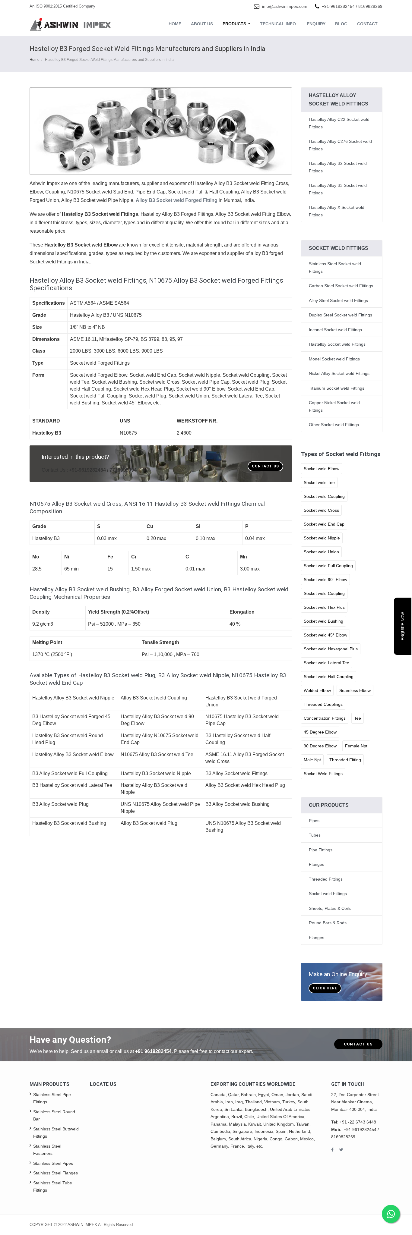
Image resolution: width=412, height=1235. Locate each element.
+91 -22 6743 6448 (358, 1122)
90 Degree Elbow (320, 745)
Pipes (314, 820)
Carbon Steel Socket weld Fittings (341, 285)
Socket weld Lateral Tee (326, 662)
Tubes (315, 835)
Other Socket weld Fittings (334, 424)
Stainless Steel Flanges (55, 1173)
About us (202, 23)
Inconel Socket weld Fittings (335, 329)
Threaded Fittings (326, 879)
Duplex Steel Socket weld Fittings (340, 315)
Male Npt (312, 759)
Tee (357, 718)
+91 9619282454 (153, 1051)
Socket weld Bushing (323, 621)
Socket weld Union (321, 551)
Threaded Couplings (323, 704)
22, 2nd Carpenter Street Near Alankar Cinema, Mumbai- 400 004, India (355, 1102)
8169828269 (370, 6)
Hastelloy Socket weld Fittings (337, 344)
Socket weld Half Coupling (328, 676)
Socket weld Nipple (322, 538)
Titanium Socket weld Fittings (336, 388)
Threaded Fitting (345, 759)
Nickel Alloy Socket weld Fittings (339, 373)
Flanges (316, 864)
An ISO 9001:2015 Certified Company (62, 6)
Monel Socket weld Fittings (334, 359)
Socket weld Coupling (324, 496)
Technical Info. (278, 23)
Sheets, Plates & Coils (330, 908)
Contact (367, 23)
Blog (341, 23)
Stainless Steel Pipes (53, 1163)
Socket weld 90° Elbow (325, 579)
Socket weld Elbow (321, 468)
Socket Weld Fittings (323, 773)
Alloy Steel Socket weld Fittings (338, 300)
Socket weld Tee (319, 482)
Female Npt (356, 745)
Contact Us (265, 466)
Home (175, 23)
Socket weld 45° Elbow (325, 635)
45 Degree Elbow (320, 732)
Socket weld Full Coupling (328, 565)
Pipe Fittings (320, 849)
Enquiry (316, 23)
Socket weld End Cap (324, 524)
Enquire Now (403, 626)
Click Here (325, 988)
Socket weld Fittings (328, 893)
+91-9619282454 (338, 6)
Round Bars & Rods (328, 922)
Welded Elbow (317, 690)
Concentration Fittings (325, 718)
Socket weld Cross (321, 510)
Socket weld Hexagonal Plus (331, 648)
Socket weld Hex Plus (324, 607)
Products (235, 23)
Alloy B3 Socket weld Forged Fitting (176, 200)
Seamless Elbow (355, 690)
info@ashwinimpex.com (284, 6)
